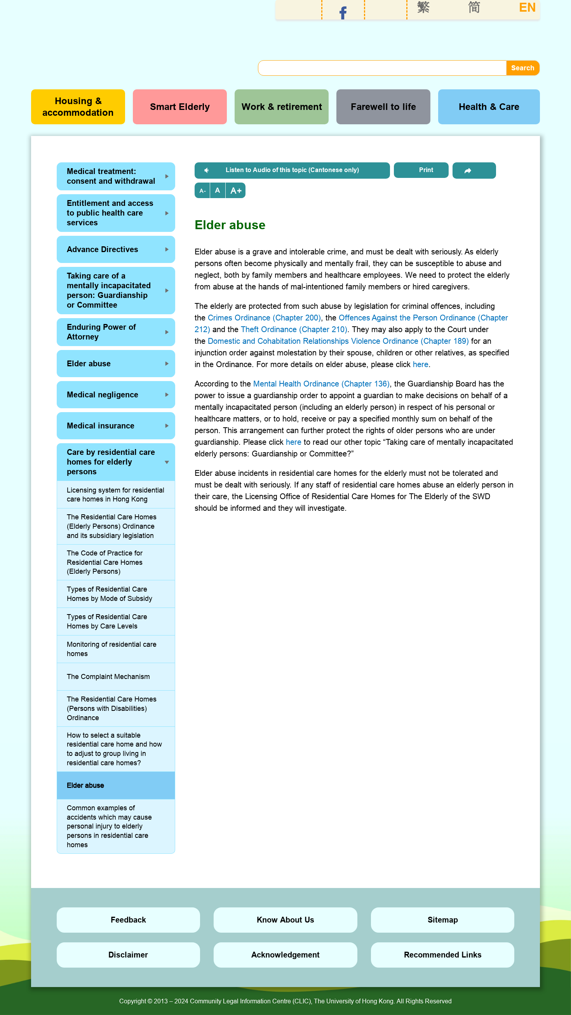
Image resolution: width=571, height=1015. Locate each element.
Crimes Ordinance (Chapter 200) (264, 317)
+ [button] (239, 190)
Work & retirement (282, 106)
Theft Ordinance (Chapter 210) (294, 329)
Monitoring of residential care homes (112, 649)
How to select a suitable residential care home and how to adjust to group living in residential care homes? (114, 749)
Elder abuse (85, 785)
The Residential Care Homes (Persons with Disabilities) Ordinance (112, 708)
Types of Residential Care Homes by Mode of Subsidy (109, 593)
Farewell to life (383, 106)
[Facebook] (343, 13)
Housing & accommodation (78, 106)
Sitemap (443, 919)
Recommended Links (443, 954)
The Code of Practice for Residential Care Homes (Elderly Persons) (105, 562)
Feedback (128, 919)
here (420, 364)
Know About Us (285, 919)
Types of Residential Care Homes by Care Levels (107, 621)
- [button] (205, 191)
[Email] (474, 170)
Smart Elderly (180, 106)
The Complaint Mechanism (108, 676)
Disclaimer (128, 954)
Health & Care (489, 106)
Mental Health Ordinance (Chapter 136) (321, 383)
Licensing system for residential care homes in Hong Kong (115, 494)
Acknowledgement (285, 954)
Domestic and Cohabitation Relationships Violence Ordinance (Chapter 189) (338, 340)
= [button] (218, 190)
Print (426, 170)
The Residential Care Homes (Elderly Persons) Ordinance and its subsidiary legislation (112, 526)
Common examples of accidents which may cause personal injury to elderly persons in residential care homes (109, 826)
